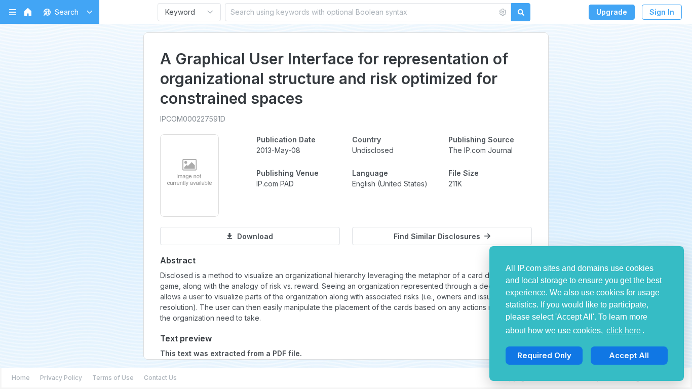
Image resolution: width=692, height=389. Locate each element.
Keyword (180, 12)
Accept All (629, 355)
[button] (66, 12)
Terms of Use (113, 377)
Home (21, 377)
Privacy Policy (61, 377)
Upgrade (611, 12)
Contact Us (160, 377)
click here (623, 330)
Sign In (661, 12)
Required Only (544, 355)
